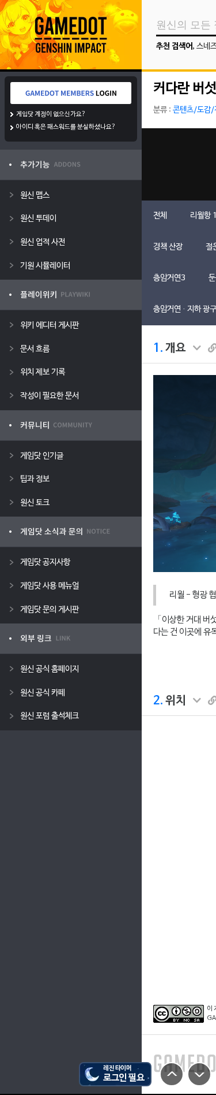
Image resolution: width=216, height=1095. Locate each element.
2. (158, 701)
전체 (160, 215)
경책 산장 (168, 247)
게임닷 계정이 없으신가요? (51, 114)
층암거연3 (169, 278)
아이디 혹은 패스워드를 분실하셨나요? (66, 127)
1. (158, 348)
